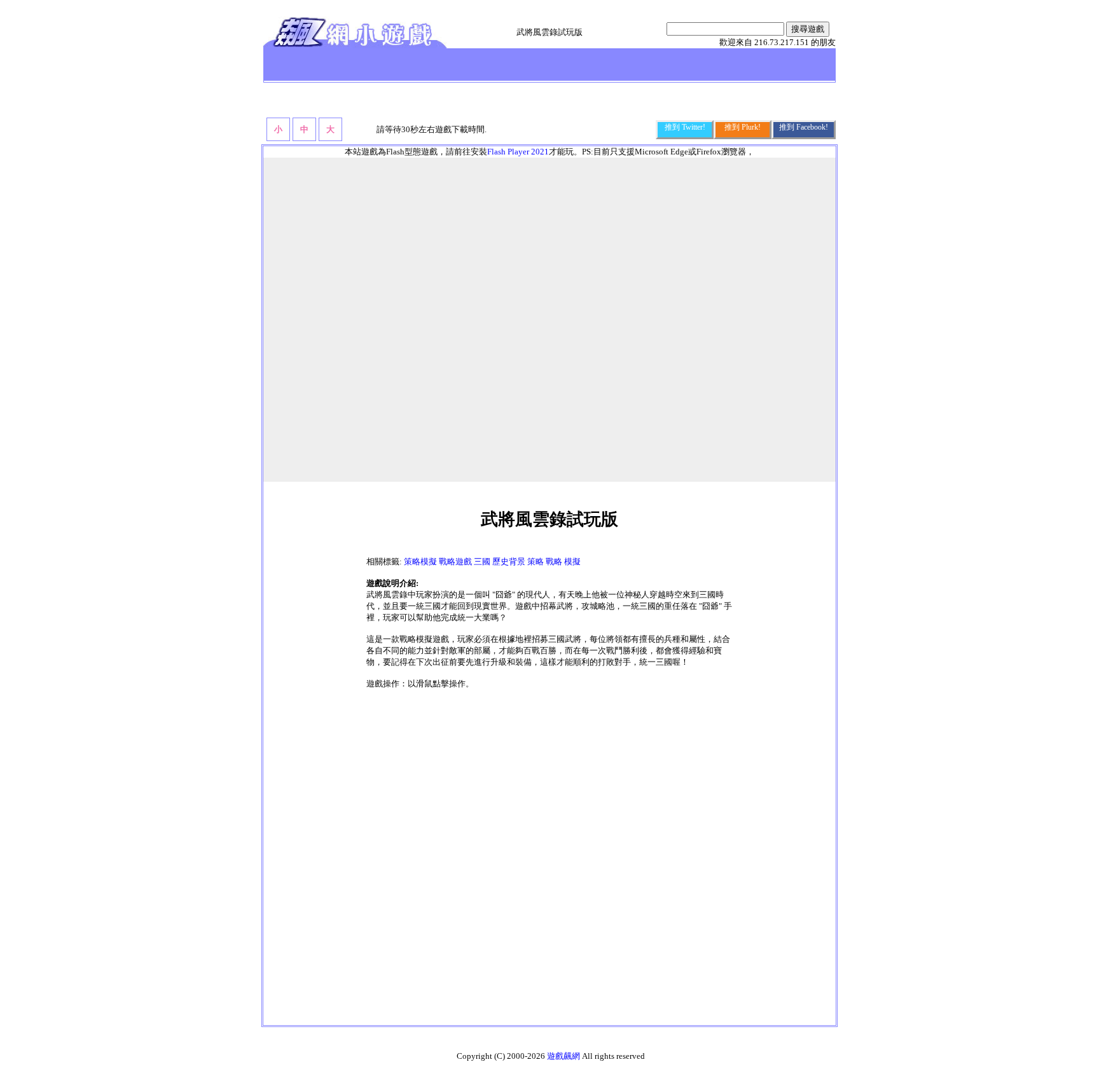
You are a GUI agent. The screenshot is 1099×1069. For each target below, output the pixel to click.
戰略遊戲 (455, 561)
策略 (535, 561)
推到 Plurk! (742, 127)
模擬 (572, 561)
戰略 (554, 561)
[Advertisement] (549, 861)
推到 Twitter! (685, 127)
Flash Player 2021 (518, 151)
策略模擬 (420, 561)
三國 (482, 561)
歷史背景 (508, 561)
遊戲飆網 (563, 1056)
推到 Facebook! (803, 127)
